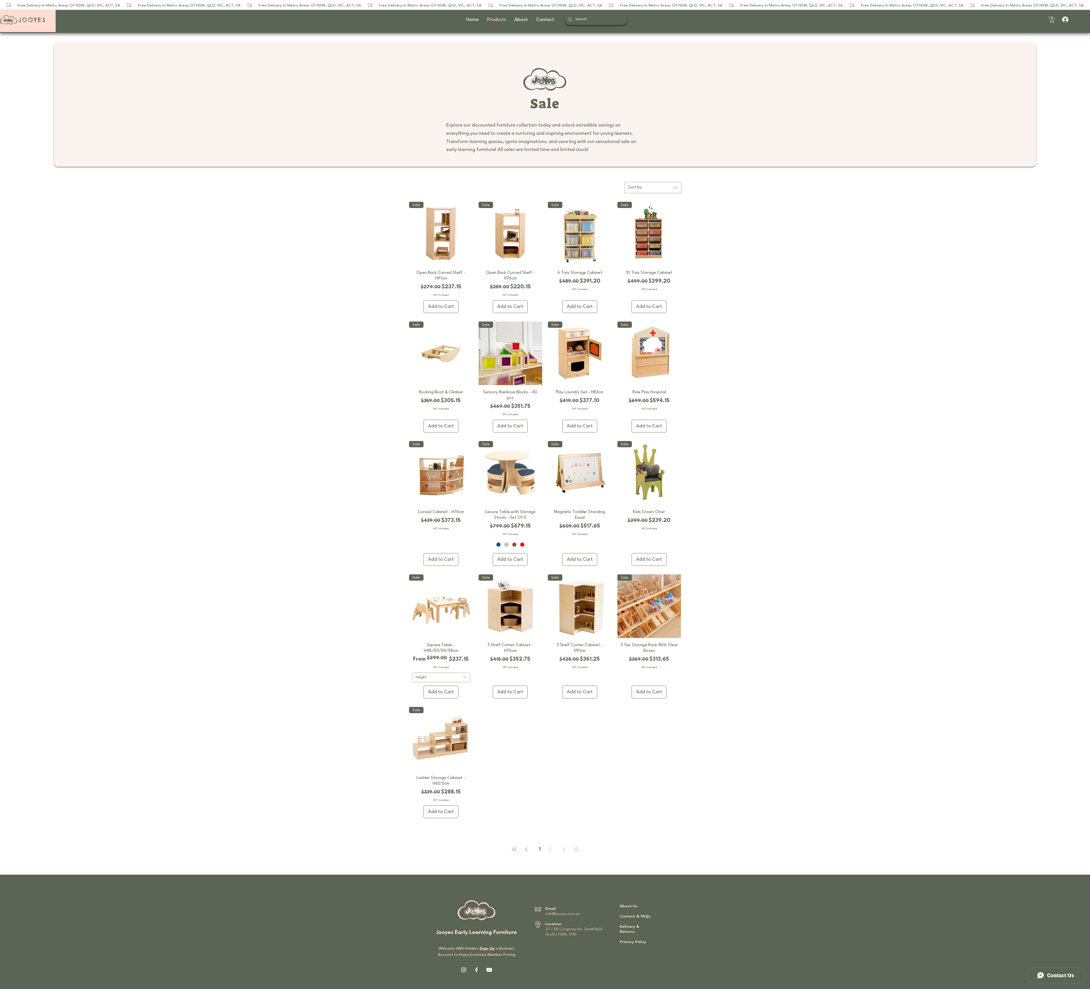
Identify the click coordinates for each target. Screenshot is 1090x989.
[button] (1052, 19)
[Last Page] (575, 849)
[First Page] (514, 849)
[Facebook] (476, 970)
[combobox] (652, 187)
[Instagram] (463, 970)
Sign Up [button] (487, 948)
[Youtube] (489, 970)
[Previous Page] (526, 849)
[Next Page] (563, 849)
